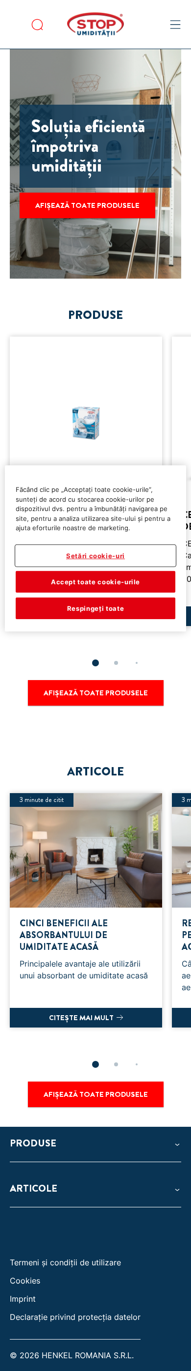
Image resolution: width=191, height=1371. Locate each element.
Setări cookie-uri (95, 555)
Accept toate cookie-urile (95, 582)
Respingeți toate (95, 608)
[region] (96, 548)
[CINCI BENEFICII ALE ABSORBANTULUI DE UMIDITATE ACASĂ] (86, 910)
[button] (95, 1143)
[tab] (95, 662)
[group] (95, 935)
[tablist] (95, 663)
